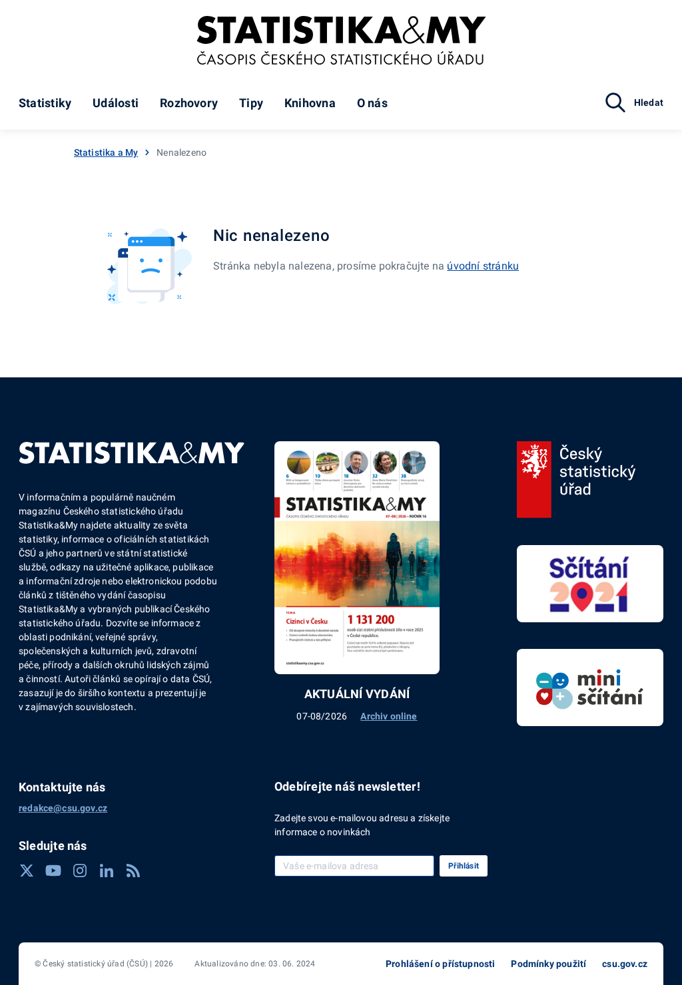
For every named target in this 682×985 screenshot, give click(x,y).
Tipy (251, 103)
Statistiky (45, 103)
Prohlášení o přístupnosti (440, 963)
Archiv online (388, 716)
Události (116, 103)
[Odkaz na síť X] (27, 871)
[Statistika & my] (341, 40)
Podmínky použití (548, 963)
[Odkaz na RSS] (133, 871)
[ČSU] (576, 479)
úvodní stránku (483, 266)
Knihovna (310, 103)
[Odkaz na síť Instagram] (80, 871)
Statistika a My (106, 152)
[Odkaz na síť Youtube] (53, 871)
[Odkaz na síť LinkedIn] (107, 871)
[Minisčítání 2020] (590, 687)
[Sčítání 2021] (590, 583)
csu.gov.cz (624, 963)
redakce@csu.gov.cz (63, 808)
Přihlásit (463, 866)
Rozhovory (189, 103)
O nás (372, 103)
